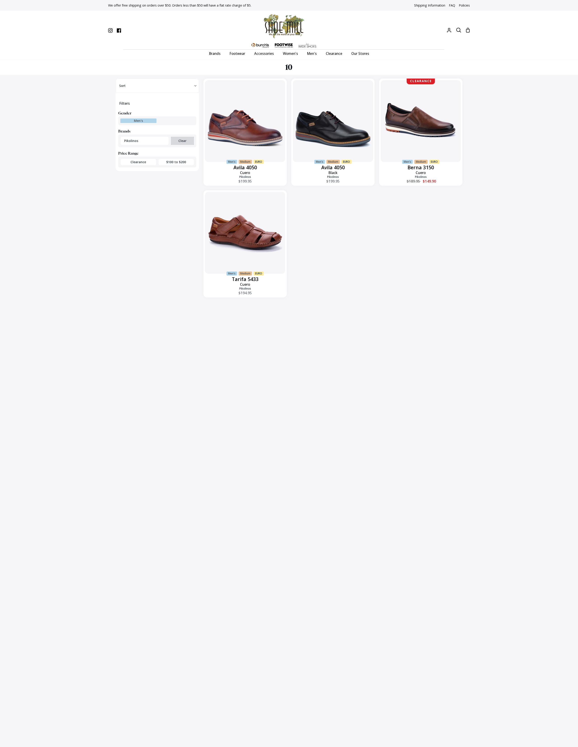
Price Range (128, 153)
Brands (124, 131)
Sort (122, 86)
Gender (124, 113)
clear (182, 141)
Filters (124, 103)
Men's (138, 120)
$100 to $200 (176, 162)
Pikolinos (131, 141)
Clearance (138, 162)
